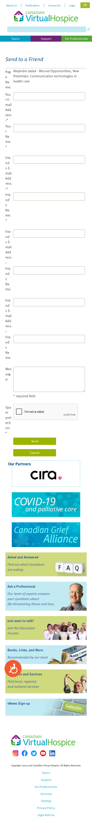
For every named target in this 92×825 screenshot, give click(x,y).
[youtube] (43, 753)
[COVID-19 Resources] (46, 504)
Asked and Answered (22, 557)
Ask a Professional (21, 586)
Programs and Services (24, 674)
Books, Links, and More (25, 650)
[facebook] (25, 753)
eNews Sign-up (18, 703)
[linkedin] (52, 753)
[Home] (46, 11)
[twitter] (34, 753)
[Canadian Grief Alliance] (46, 534)
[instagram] (15, 753)
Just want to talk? (20, 620)
